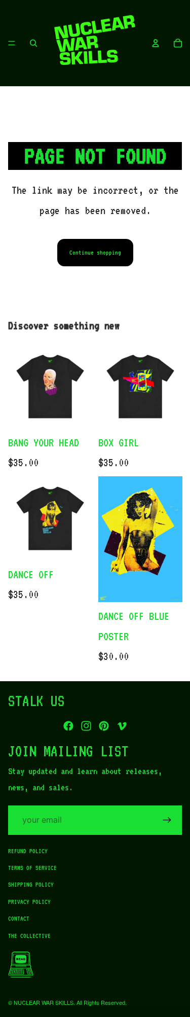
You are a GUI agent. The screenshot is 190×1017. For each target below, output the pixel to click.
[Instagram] (86, 726)
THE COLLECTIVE (29, 935)
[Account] (155, 43)
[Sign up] (167, 820)
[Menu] (11, 43)
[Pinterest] (104, 726)
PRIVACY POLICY (29, 901)
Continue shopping (95, 252)
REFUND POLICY (28, 850)
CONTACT (18, 918)
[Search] (33, 43)
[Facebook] (68, 726)
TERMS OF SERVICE (32, 867)
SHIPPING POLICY (31, 884)
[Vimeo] (122, 726)
